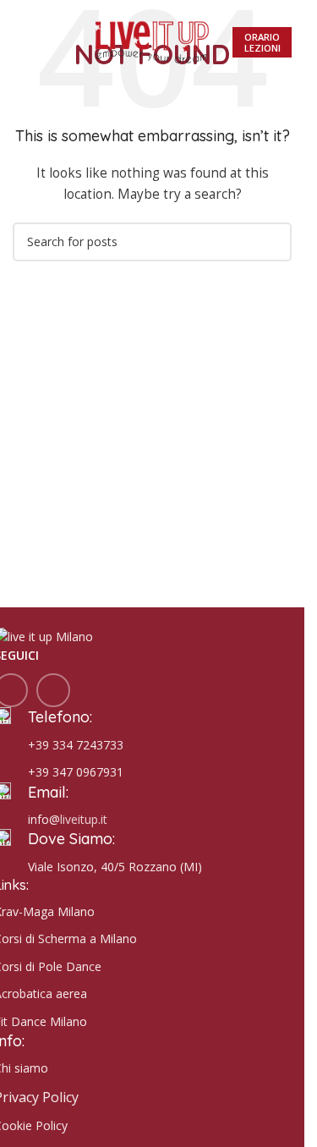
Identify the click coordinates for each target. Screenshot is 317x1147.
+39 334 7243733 (75, 745)
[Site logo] (152, 41)
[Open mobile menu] (19, 42)
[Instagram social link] (53, 690)
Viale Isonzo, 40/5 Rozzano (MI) (115, 867)
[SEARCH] (272, 241)
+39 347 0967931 (75, 772)
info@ (44, 819)
